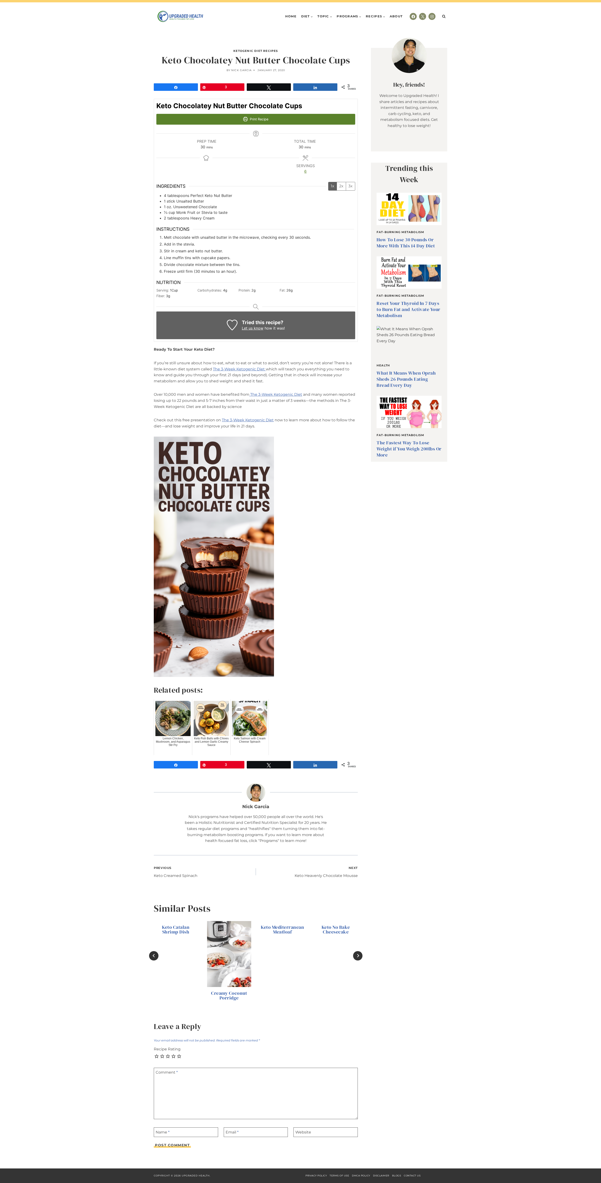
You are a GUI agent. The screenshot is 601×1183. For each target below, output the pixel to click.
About (396, 16)
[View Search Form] (443, 16)
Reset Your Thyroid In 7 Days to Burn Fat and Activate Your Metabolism (408, 309)
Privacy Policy (316, 1175)
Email (232, 1132)
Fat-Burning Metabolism (400, 232)
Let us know (252, 328)
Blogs (396, 1175)
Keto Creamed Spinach (175, 872)
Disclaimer (381, 1175)
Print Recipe (258, 119)
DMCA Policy (361, 1175)
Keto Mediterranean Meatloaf (282, 929)
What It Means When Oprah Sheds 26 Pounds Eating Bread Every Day (406, 379)
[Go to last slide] (153, 955)
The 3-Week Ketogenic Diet (239, 369)
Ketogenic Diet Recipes (255, 51)
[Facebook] (413, 16)
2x (341, 186)
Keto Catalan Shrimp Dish (175, 929)
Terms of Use (339, 1175)
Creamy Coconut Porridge (229, 995)
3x (350, 186)
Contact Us (412, 1175)
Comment (167, 1072)
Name (163, 1132)
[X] (422, 16)
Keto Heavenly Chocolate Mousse (326, 872)
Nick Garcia (241, 70)
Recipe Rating (167, 1049)
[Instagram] (431, 16)
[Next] (357, 955)
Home (291, 16)
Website (303, 1132)
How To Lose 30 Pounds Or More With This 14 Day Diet (406, 242)
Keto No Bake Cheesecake (336, 929)
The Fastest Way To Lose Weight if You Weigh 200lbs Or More (409, 448)
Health (383, 365)
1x (332, 186)
